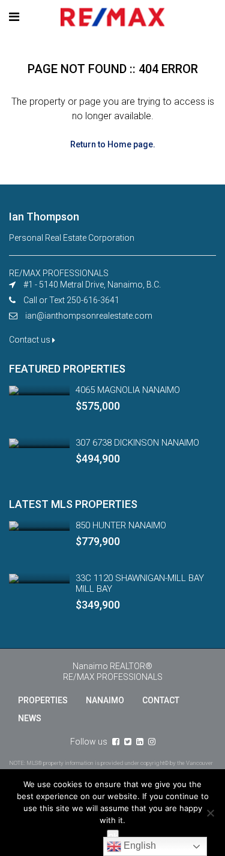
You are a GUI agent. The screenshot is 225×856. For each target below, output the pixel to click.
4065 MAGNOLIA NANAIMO (128, 390)
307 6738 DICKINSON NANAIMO (137, 442)
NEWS (29, 718)
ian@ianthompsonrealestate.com (88, 315)
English (138, 845)
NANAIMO (105, 700)
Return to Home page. (112, 144)
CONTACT (160, 700)
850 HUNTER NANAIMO (121, 525)
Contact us (30, 339)
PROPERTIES (43, 700)
